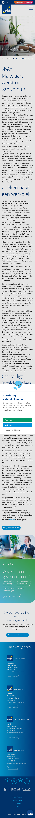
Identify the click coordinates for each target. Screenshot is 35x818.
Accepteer (9, 420)
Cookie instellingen (12, 430)
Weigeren (8, 425)
